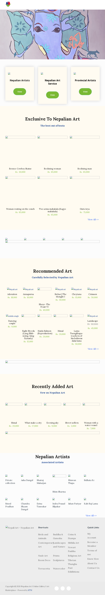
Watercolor (59, 568)
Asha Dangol (27, 480)
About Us (92, 563)
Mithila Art (73, 542)
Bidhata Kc (89, 480)
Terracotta (44, 568)
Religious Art (74, 555)
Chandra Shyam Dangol (25, 506)
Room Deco (44, 560)
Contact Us (93, 567)
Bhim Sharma (59, 491)
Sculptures (58, 560)
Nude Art (43, 555)
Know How (93, 558)
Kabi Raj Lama (91, 503)
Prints (56, 555)
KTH (30, 590)
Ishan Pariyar (74, 503)
